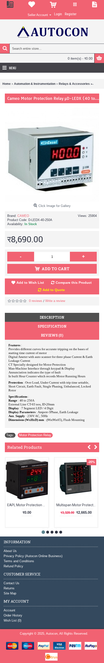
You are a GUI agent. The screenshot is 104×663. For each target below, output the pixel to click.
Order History (13, 615)
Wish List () (12, 620)
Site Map (10, 593)
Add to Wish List (30, 282)
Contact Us (11, 583)
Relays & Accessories (74, 84)
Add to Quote (54, 290)
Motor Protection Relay (35, 435)
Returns (9, 588)
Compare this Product (74, 282)
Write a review (55, 301)
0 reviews (35, 301)
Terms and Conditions (19, 561)
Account (9, 610)
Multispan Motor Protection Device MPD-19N (76, 505)
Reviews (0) (52, 335)
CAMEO (23, 216)
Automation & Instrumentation (34, 84)
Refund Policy (13, 566)
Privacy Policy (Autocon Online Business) (33, 556)
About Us (10, 551)
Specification (52, 326)
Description (52, 317)
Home (6, 84)
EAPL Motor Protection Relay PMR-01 (27, 505)
